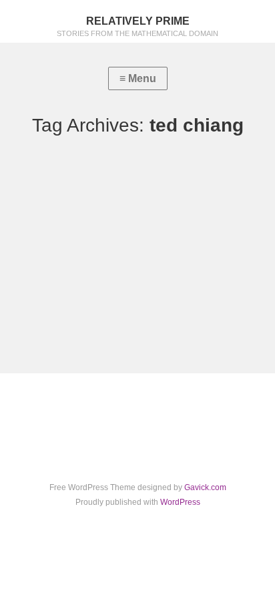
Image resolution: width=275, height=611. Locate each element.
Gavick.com (205, 487)
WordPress (180, 502)
